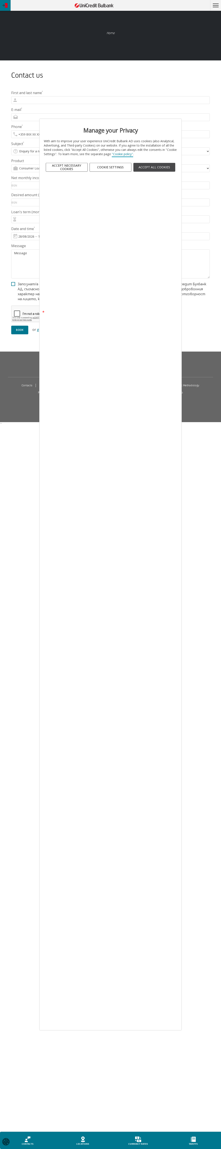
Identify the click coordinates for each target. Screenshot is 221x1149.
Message (18, 245)
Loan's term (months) (28, 212)
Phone (17, 126)
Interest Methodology (186, 385)
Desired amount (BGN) (29, 195)
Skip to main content (189, 5)
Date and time (23, 228)
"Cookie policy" (122, 154)
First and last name (27, 92)
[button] (215, 5)
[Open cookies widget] (6, 1142)
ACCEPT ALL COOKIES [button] (154, 167)
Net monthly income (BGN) (33, 177)
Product (17, 160)
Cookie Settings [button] (110, 167)
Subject (17, 143)
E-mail (16, 109)
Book (20, 330)
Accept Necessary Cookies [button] (66, 167)
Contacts (27, 385)
